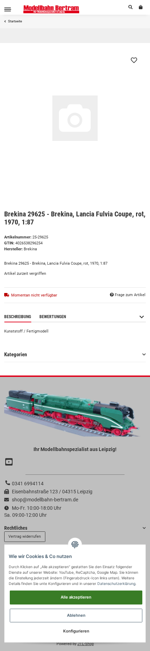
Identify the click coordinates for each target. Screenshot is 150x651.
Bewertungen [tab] (52, 316)
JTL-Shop (85, 644)
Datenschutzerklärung (116, 583)
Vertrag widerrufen (24, 536)
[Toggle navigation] (7, 9)
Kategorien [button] (15, 354)
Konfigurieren (76, 631)
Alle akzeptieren (76, 597)
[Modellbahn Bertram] (51, 9)
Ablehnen (76, 615)
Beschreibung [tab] (17, 316)
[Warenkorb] (141, 7)
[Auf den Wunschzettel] (134, 60)
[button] (130, 7)
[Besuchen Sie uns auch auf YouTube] (9, 462)
